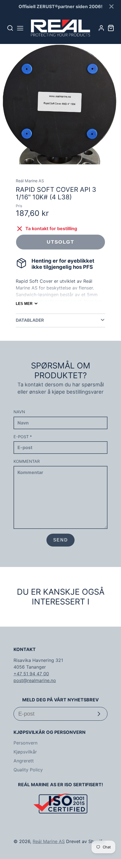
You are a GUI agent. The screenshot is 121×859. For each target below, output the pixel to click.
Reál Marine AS (49, 841)
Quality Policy (28, 769)
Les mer (24, 304)
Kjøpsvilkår (25, 752)
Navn (19, 411)
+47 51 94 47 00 (31, 673)
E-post (23, 436)
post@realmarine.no (35, 680)
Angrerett (24, 761)
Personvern (25, 743)
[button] (56, 159)
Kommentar (27, 461)
